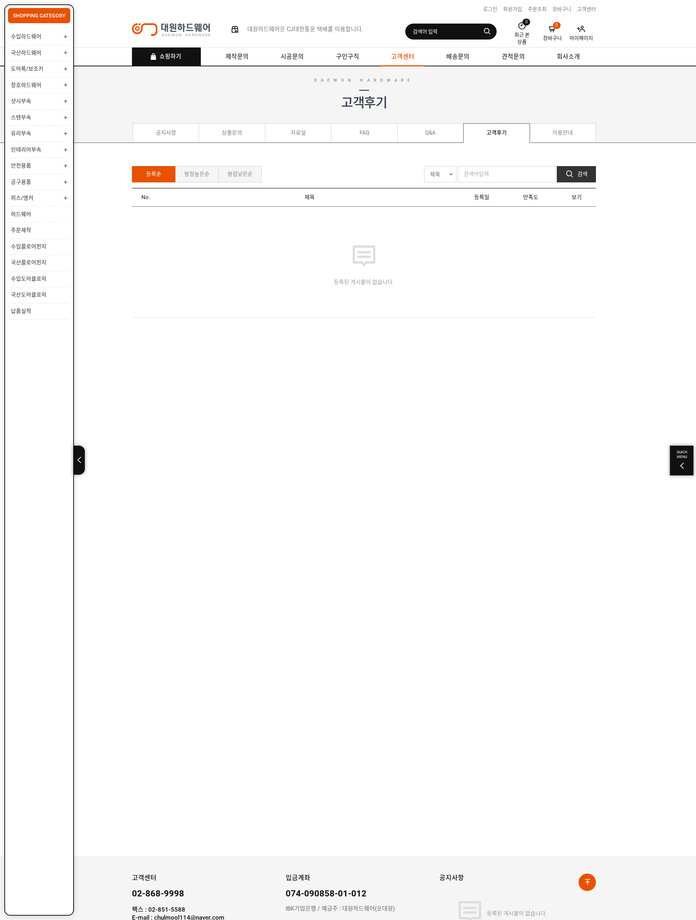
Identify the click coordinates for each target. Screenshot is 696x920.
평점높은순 (197, 174)
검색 (582, 174)
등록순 (153, 174)
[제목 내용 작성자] (440, 174)
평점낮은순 (240, 174)
